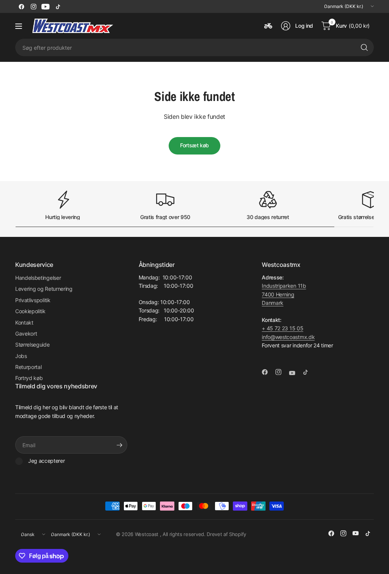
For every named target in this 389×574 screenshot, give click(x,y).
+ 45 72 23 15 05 (282, 328)
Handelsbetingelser (38, 277)
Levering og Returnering (44, 288)
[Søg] (364, 47)
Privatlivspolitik (33, 300)
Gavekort (26, 333)
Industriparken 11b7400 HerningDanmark (284, 294)
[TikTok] (58, 6)
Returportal (28, 367)
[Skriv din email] (119, 445)
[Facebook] (21, 6)
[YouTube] (46, 6)
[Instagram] (33, 6)
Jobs (21, 356)
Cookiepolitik (30, 311)
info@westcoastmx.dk (288, 337)
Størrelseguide (32, 344)
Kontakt (24, 322)
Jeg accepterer (46, 460)
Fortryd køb (29, 378)
